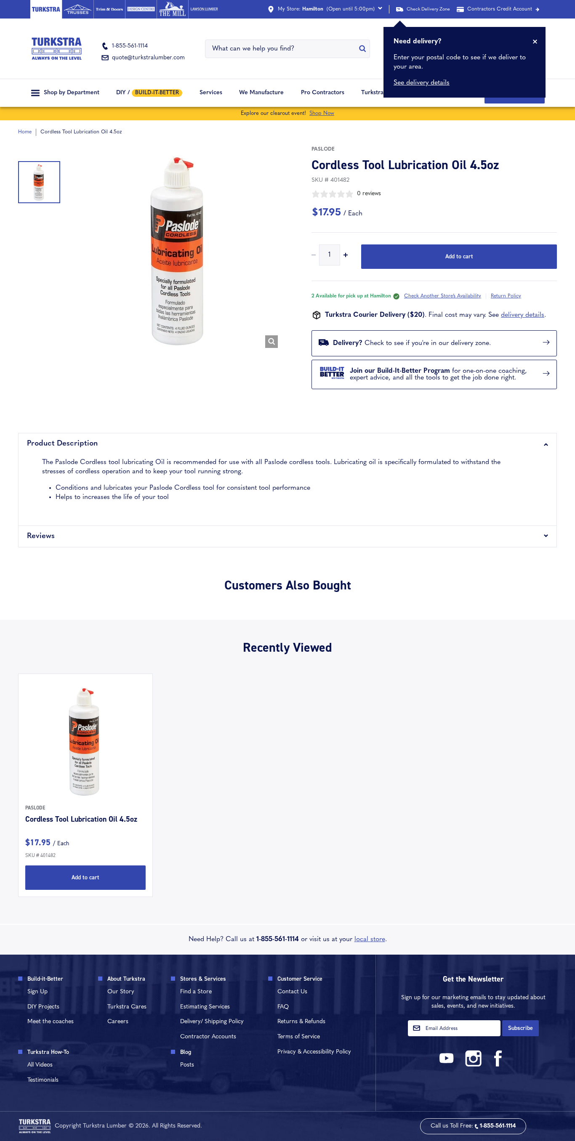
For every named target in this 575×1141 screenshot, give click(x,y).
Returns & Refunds (301, 1022)
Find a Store (196, 992)
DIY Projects (43, 1007)
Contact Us (292, 992)
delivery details (522, 315)
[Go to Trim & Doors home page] (109, 9)
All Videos (40, 1065)
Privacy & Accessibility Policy (314, 1052)
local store (369, 939)
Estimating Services (205, 1007)
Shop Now (321, 113)
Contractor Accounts (208, 1037)
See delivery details (422, 83)
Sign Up (37, 992)
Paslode (323, 149)
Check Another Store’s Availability (442, 296)
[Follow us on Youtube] (447, 1065)
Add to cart (459, 256)
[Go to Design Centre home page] (141, 9)
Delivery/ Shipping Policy (212, 1022)
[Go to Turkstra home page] (46, 9)
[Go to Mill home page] (172, 9)
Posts (187, 1065)
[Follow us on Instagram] (473, 1065)
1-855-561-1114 (277, 939)
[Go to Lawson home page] (204, 9)
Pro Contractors (322, 93)
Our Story (120, 992)
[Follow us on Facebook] (498, 1065)
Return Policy (506, 296)
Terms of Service (298, 1037)
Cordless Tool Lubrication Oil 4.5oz (81, 819)
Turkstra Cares (381, 93)
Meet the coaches (50, 1022)
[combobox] (282, 48)
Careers (117, 1022)
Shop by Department (71, 93)
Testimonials (43, 1080)
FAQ (283, 1007)
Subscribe (520, 1028)
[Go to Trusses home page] (77, 9)
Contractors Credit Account (499, 9)
